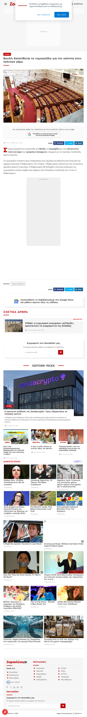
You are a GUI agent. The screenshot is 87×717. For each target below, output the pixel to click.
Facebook (8, 687)
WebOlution (77, 713)
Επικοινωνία (14, 675)
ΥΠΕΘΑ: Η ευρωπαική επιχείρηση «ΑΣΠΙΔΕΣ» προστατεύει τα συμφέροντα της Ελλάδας (49, 324)
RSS (21, 687)
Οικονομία (40, 668)
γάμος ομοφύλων (18, 284)
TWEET (70, 143)
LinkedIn (17, 687)
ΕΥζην (63, 671)
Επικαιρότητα (77, 319)
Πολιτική (39, 671)
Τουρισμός (65, 677)
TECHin (63, 668)
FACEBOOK (60, 143)
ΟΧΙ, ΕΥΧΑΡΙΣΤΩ (43, 15)
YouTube (14, 687)
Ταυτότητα (13, 672)
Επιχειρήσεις (41, 674)
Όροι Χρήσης (14, 678)
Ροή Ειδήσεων (66, 679)
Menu (5, 4)
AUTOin (64, 674)
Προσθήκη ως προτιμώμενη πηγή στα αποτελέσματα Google (45, 134)
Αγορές (39, 677)
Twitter (11, 687)
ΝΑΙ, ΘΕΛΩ (61, 15)
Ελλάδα (7, 54)
